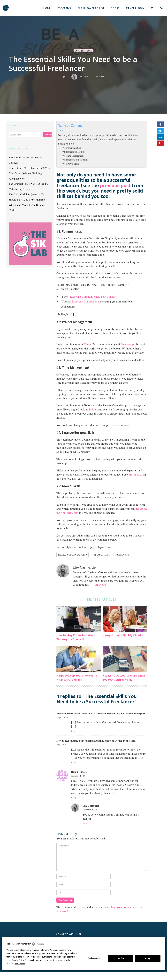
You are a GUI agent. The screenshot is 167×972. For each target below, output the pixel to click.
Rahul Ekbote (79, 772)
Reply (73, 731)
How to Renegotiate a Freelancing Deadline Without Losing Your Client (96, 740)
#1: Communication (71, 147)
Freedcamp (127, 344)
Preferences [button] (20, 964)
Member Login (135, 8)
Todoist (93, 409)
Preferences (94, 958)
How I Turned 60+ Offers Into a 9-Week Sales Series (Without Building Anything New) (29, 173)
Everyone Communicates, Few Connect (93, 296)
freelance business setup (72, 554)
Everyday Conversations (86, 301)
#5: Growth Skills (70, 163)
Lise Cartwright (84, 567)
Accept (147, 958)
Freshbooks (135, 474)
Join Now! (100, 584)
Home (47, 8)
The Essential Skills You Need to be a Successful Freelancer (73, 63)
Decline (120, 958)
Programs (64, 8)
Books (115, 8)
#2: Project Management (73, 151)
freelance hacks (101, 554)
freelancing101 (124, 554)
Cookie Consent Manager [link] (18, 944)
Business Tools (83, 50)
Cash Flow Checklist (90, 8)
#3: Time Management (73, 155)
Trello (87, 344)
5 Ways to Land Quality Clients (123, 635)
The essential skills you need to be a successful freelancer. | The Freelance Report (100, 713)
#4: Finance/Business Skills (75, 159)
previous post (115, 185)
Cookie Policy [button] (18, 960)
